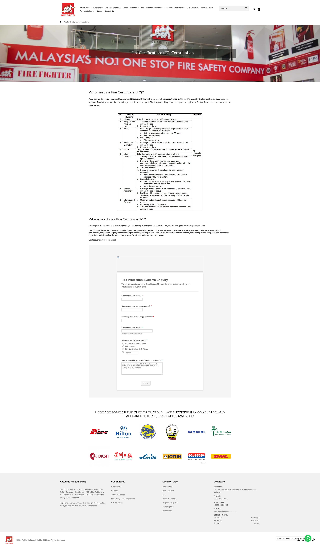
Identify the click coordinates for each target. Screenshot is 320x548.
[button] (259, 9)
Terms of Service (118, 495)
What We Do (116, 487)
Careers (114, 491)
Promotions (167, 511)
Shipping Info (167, 507)
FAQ (164, 495)
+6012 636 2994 (221, 505)
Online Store (167, 487)
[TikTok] (313, 539)
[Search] (246, 8)
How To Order (168, 491)
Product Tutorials (169, 499)
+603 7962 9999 (221, 499)
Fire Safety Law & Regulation (123, 499)
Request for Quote (170, 503)
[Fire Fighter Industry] (68, 9)
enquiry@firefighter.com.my (225, 511)
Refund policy (116, 503)
